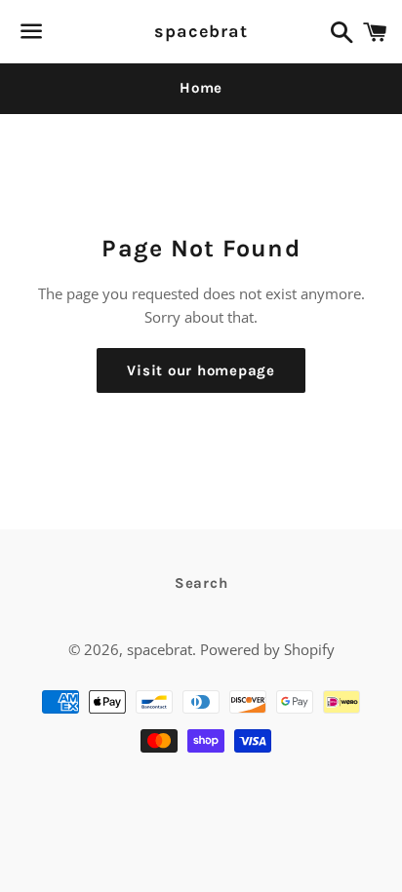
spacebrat (201, 31)
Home (201, 88)
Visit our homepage (201, 370)
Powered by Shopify (267, 649)
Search (201, 583)
